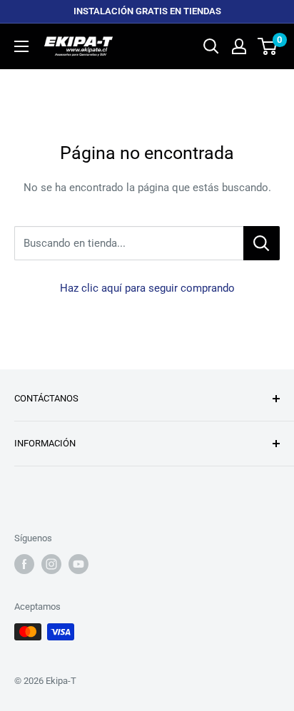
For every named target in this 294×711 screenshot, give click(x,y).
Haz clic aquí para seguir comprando (147, 288)
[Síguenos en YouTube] (78, 564)
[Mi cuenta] (239, 46)
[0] (268, 46)
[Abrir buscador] (211, 46)
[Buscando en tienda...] (261, 243)
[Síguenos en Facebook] (24, 564)
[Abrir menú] (21, 46)
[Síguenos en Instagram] (51, 564)
